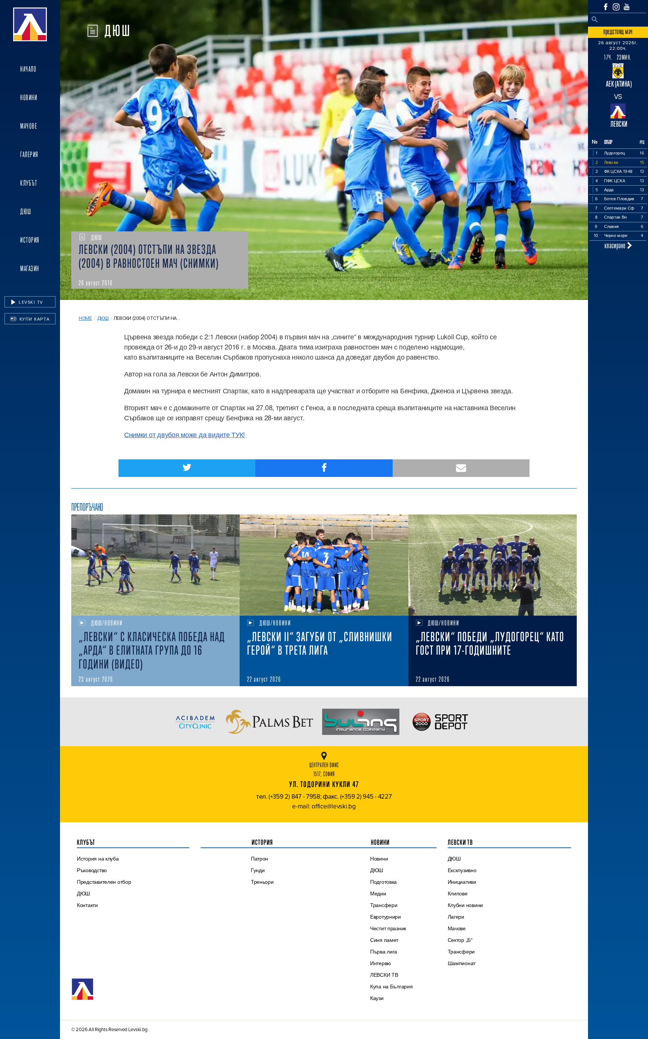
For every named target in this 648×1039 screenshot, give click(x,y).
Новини (28, 97)
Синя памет (384, 940)
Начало (28, 69)
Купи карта (34, 319)
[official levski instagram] (616, 7)
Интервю (380, 963)
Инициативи (462, 882)
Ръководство (92, 870)
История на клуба (98, 858)
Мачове (28, 126)
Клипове (458, 893)
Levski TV (30, 302)
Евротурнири (385, 917)
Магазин (29, 268)
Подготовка (383, 882)
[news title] (155, 565)
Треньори (262, 882)
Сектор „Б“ (460, 940)
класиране (615, 245)
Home (85, 318)
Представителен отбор (104, 882)
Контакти (87, 905)
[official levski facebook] (605, 6)
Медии (378, 893)
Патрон (259, 858)
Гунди (258, 870)
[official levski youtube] (626, 6)
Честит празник (388, 928)
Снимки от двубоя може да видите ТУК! (184, 434)
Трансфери (384, 905)
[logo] (30, 24)
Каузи (377, 998)
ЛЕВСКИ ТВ (384, 975)
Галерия (29, 154)
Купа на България (391, 986)
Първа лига (383, 951)
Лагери (456, 917)
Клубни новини (465, 905)
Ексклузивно (462, 870)
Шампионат (462, 963)
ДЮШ (26, 211)
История (30, 240)
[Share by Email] (461, 468)
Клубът (28, 183)
